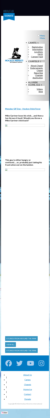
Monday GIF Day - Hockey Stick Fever (23, 109)
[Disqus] (25, 235)
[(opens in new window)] (4, 413)
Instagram (41, 363)
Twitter (19, 363)
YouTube (30, 363)
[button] (21, 338)
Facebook (8, 363)
